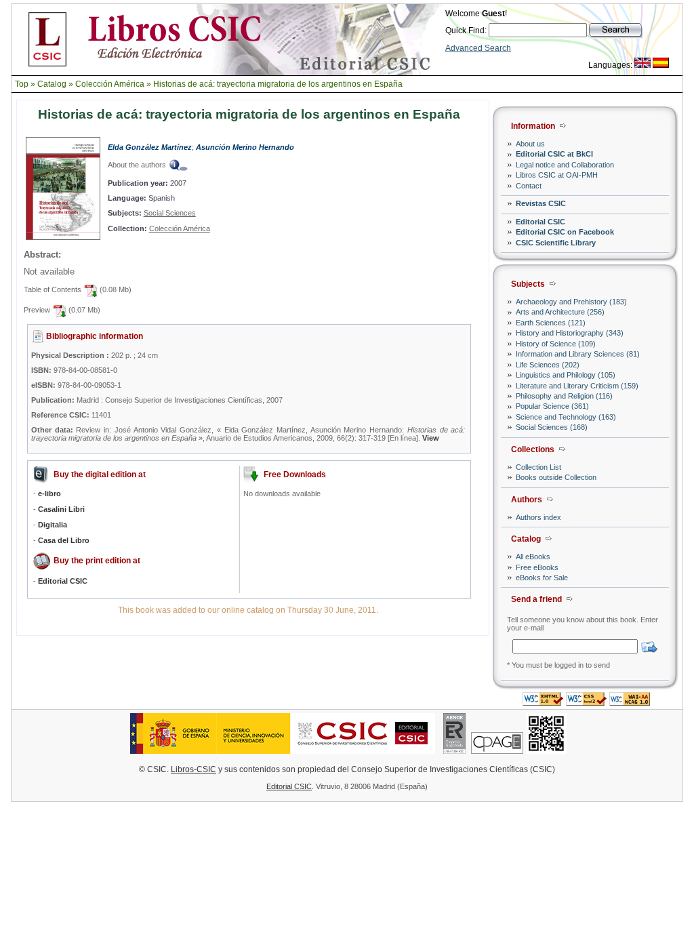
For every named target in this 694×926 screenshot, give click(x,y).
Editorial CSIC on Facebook (565, 232)
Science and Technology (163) (566, 417)
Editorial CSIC (540, 222)
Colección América (109, 84)
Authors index (538, 517)
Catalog (51, 84)
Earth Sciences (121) (551, 323)
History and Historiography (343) (570, 333)
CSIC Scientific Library (556, 243)
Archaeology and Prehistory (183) (571, 302)
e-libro (49, 493)
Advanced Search (478, 48)
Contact (529, 186)
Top (21, 84)
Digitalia (52, 525)
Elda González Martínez (150, 147)
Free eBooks (537, 567)
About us (530, 144)
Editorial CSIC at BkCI (554, 154)
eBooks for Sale (542, 577)
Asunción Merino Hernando (245, 147)
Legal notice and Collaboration (565, 165)
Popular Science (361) (552, 406)
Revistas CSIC (541, 203)
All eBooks (533, 556)
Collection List (538, 467)
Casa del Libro (63, 540)
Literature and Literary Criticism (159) (577, 386)
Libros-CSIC (193, 769)
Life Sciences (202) (547, 365)
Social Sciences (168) (552, 427)
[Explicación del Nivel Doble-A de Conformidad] (629, 702)
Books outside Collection (556, 477)
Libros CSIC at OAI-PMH (557, 175)
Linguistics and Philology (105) (565, 375)
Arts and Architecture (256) (560, 312)
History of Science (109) (556, 344)
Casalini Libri (61, 509)
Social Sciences (170, 213)
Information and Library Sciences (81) (578, 354)
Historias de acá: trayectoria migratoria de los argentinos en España (278, 84)
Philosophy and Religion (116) (564, 396)
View (430, 438)
